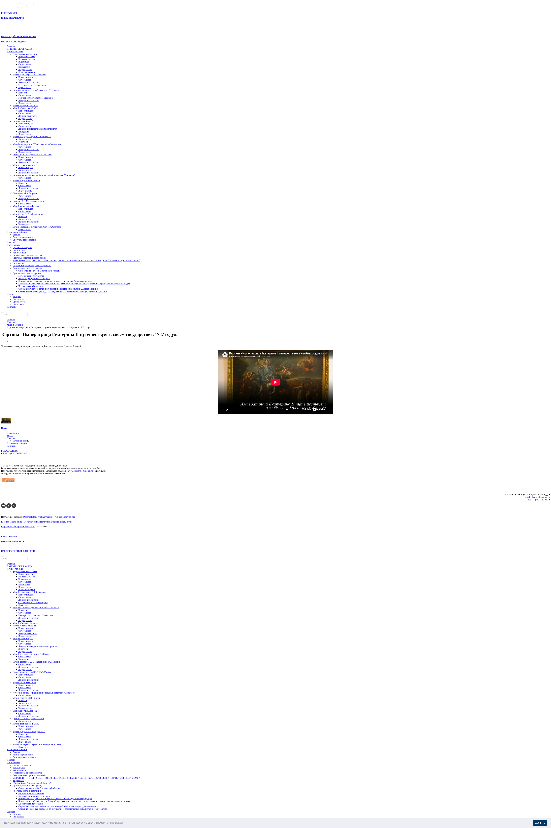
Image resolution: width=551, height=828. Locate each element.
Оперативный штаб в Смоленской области (39, 271)
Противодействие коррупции (27, 273)
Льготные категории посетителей (29, 258)
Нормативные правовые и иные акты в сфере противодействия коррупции (55, 281)
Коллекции (47, 517)
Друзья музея (19, 301)
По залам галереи (26, 59)
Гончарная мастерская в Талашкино (35, 98)
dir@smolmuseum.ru (540, 497)
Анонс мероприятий (23, 237)
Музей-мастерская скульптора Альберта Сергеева (37, 227)
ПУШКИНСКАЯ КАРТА (19, 49)
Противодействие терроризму (27, 268)
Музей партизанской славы (26, 206)
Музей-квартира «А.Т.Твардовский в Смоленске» (37, 144)
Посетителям (13, 245)
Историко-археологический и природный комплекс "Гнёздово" (44, 175)
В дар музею (24, 61)
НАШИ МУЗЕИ (15, 51)
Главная (11, 46)
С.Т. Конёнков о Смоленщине (32, 85)
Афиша (16, 234)
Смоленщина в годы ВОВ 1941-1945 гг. (32, 154)
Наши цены (18, 304)
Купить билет (19, 252)
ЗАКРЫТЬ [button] (540, 823)
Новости (22, 92)
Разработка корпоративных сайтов (18, 526)
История (17, 296)
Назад (4, 428)
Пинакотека (24, 67)
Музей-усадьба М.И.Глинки (26, 180)
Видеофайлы (24, 224)
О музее (11, 294)
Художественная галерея (25, 54)
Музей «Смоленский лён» (25, 108)
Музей (10, 435)
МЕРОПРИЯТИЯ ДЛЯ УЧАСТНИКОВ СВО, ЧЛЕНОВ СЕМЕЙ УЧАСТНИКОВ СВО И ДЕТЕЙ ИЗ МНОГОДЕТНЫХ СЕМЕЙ (76, 260)
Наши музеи (19, 250)
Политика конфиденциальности (56, 522)
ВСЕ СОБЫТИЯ (9, 451)
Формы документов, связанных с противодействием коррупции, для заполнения (58, 289)
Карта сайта (16, 522)
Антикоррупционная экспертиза (34, 278)
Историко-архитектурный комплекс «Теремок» (36, 90)
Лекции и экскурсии (28, 82)
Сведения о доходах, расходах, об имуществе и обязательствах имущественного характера (62, 291)
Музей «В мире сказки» (24, 165)
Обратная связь (31, 522)
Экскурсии (23, 131)
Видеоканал (18, 263)
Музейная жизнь (21, 441)
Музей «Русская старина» (25, 105)
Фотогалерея (24, 64)
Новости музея (25, 77)
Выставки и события (17, 232)
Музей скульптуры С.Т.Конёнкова (29, 74)
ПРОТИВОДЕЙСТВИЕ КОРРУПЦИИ (18, 37)
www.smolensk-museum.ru (80, 471)
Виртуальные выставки (24, 240)
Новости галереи (26, 56)
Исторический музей (23, 121)
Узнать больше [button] (115, 823)
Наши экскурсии (26, 72)
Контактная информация (30, 286)
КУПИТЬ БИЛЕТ (9, 13)
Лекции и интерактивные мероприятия (37, 129)
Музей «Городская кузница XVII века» (32, 136)
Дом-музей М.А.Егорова (25, 193)
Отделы (27, 517)
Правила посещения (22, 247)
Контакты (12, 307)
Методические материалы (31, 276)
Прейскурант (24, 87)
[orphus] (8, 482)
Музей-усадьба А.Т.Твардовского (29, 214)
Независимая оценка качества (27, 255)
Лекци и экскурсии (27, 116)
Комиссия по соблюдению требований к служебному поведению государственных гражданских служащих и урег (74, 283)
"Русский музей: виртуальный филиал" (32, 265)
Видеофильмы (25, 69)
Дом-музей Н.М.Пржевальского (28, 201)
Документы (18, 299)
